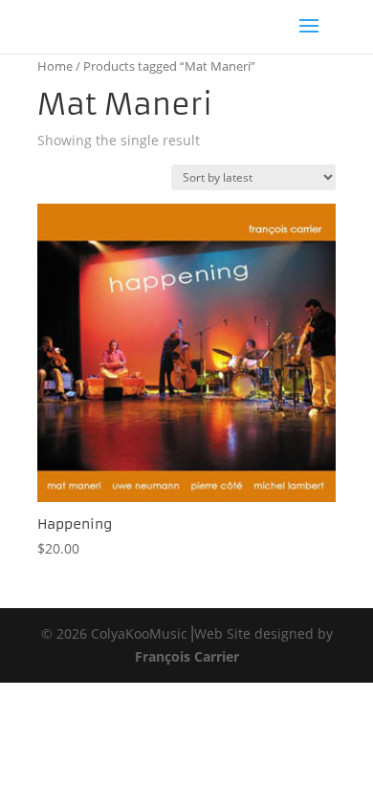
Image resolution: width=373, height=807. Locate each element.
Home (55, 66)
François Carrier (187, 656)
